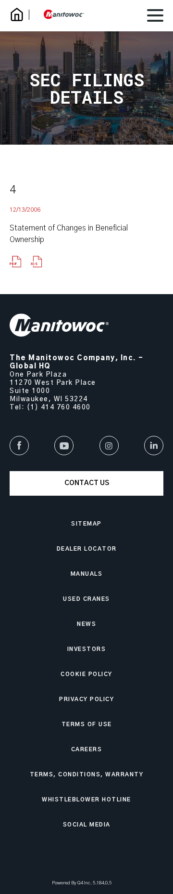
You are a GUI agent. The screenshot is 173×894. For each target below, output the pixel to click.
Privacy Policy (86, 699)
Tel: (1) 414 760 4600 (50, 407)
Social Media (87, 824)
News (86, 624)
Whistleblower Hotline (86, 799)
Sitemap (86, 524)
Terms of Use (87, 724)
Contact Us (86, 483)
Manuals (87, 574)
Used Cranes (86, 599)
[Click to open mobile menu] (155, 17)
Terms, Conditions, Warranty (87, 774)
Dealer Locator (87, 549)
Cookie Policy (86, 674)
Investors (86, 649)
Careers (86, 749)
